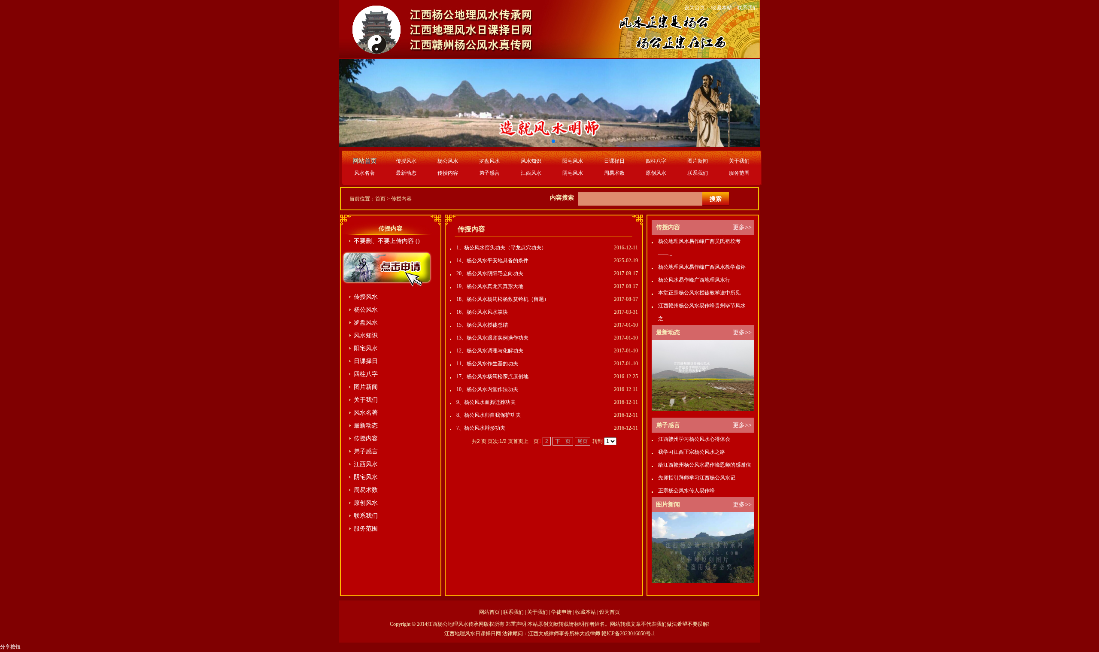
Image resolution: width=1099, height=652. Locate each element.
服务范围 (739, 173)
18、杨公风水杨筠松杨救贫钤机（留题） (502, 299)
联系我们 (747, 8)
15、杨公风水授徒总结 (482, 325)
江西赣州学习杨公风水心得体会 (694, 439)
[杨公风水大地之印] (703, 581)
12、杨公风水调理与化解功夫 (489, 351)
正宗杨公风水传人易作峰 (686, 491)
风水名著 (364, 173)
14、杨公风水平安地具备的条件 (492, 261)
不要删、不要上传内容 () (387, 241)
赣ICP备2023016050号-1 (628, 634)
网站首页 (489, 612)
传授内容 (447, 173)
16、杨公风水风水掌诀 (482, 312)
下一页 (563, 441)
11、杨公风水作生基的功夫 (487, 364)
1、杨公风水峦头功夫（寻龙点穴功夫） (501, 248)
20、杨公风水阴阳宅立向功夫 (489, 273)
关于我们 (739, 161)
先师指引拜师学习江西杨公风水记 (696, 478)
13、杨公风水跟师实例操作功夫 (492, 338)
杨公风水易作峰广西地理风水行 (694, 280)
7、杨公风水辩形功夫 (480, 428)
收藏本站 (721, 8)
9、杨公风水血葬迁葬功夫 (486, 402)
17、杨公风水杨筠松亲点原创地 (492, 376)
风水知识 (531, 161)
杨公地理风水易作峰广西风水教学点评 (702, 267)
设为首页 (694, 8)
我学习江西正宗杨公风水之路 (691, 452)
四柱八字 (656, 161)
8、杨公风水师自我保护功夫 (488, 415)
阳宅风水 (572, 161)
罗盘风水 (489, 161)
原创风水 (656, 173)
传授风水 (406, 161)
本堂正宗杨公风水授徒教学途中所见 (699, 293)
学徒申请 (561, 612)
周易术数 (614, 173)
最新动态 (406, 173)
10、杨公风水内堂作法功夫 (487, 389)
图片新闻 (697, 161)
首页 (380, 199)
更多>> (742, 227)
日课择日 (614, 161)
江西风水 (531, 173)
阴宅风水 (572, 173)
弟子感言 (489, 173)
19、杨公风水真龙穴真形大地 (489, 286)
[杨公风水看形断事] (703, 409)
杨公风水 (447, 161)
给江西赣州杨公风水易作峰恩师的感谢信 (704, 465)
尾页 (582, 441)
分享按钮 (10, 647)
